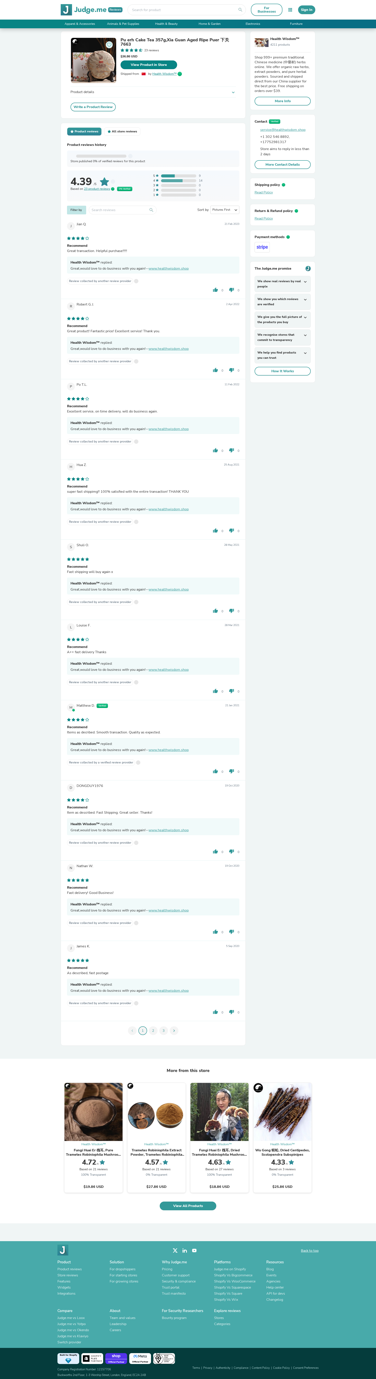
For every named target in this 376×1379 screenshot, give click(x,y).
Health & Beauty (166, 24)
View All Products (188, 1206)
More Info (283, 101)
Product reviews (69, 1269)
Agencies (273, 1281)
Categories (222, 1324)
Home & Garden (210, 24)
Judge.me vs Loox (71, 1318)
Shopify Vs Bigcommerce (233, 1275)
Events (271, 1275)
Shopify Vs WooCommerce (234, 1281)
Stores (219, 1318)
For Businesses (267, 10)
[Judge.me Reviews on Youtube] (194, 1250)
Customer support (176, 1275)
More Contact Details (282, 164)
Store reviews (67, 1275)
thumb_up (215, 289)
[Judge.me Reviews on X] (175, 1250)
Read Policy (264, 192)
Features (63, 1281)
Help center (275, 1287)
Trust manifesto (174, 1293)
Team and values (123, 1318)
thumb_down (231, 289)
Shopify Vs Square (228, 1293)
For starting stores (123, 1275)
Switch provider (69, 1342)
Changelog (274, 1299)
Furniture (296, 24)
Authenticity (223, 1368)
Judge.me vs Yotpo (71, 1324)
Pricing (167, 1269)
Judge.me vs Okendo (73, 1330)
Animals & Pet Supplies (123, 24)
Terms (196, 1368)
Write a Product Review (93, 107)
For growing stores (124, 1281)
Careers (115, 1330)
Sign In (306, 9)
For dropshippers (123, 1269)
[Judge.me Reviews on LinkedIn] (184, 1250)
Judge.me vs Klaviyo (72, 1336)
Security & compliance (179, 1281)
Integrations (66, 1293)
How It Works (282, 371)
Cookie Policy (281, 1368)
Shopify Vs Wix (226, 1299)
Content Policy (261, 1368)
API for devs (275, 1293)
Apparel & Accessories (80, 24)
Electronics (253, 24)
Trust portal (171, 1287)
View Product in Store (149, 64)
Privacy (207, 1368)
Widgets (64, 1287)
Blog (270, 1269)
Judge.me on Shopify (230, 1269)
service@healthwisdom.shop (283, 129)
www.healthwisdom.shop (169, 268)
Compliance (241, 1368)
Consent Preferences (306, 1368)
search (240, 9)
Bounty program (174, 1318)
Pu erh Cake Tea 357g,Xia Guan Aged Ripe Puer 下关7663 (175, 42)
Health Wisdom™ (164, 74)
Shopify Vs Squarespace (232, 1287)
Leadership (118, 1324)
